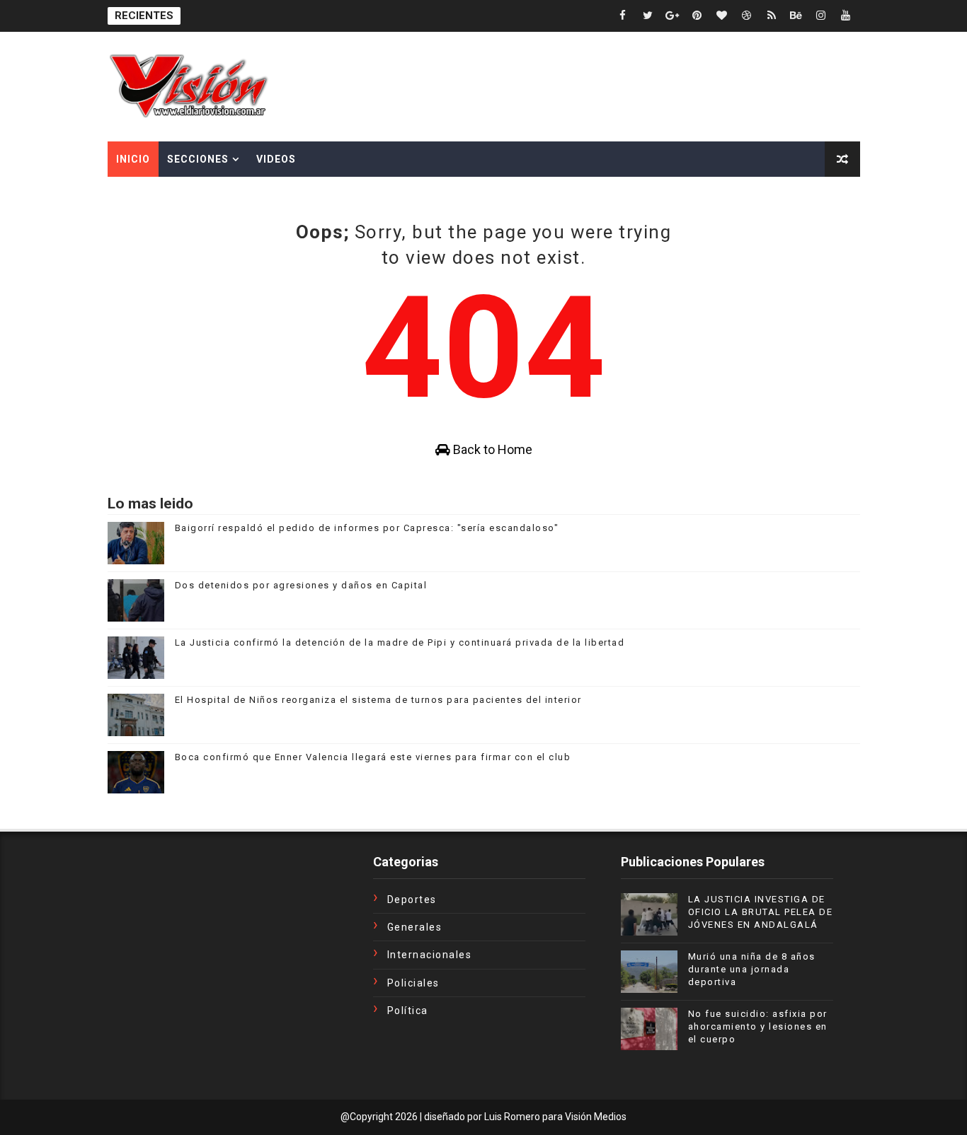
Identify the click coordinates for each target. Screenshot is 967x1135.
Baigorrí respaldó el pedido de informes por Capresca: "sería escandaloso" (367, 528)
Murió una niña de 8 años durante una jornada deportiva (752, 969)
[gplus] (672, 16)
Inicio (133, 159)
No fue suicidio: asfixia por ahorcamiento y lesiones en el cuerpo (758, 1026)
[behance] (796, 16)
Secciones (198, 159)
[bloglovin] (722, 16)
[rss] (771, 16)
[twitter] (647, 16)
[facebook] (623, 16)
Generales (414, 927)
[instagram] (821, 16)
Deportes (412, 899)
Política (407, 1010)
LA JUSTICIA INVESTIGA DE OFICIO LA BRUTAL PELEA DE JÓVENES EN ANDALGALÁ (760, 912)
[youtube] (846, 16)
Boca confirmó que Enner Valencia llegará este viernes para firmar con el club (373, 757)
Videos (276, 159)
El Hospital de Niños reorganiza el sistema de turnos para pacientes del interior (378, 699)
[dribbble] (746, 16)
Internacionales (429, 954)
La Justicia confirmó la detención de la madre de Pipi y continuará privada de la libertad (400, 642)
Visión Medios (595, 1116)
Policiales (413, 983)
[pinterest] (697, 16)
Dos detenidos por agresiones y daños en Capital (301, 585)
